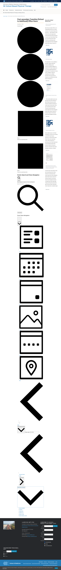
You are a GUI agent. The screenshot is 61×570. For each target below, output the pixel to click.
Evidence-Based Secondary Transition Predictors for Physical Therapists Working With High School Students (51, 166)
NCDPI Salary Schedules (49, 59)
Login (56, 561)
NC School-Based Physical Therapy (17, 6)
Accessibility (32, 1)
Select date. (27, 432)
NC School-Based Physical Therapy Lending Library (14, 12)
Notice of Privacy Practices (27, 563)
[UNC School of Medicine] (11, 563)
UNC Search (55, 1)
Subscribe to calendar (21, 487)
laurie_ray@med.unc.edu (33, 536)
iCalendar (20, 509)
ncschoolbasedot (48, 545)
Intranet (45, 561)
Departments (45, 1)
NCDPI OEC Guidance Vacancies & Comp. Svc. (51, 96)
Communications (18, 10)
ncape (46, 543)
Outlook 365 (21, 511)
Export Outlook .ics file (23, 515)
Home (4, 10)
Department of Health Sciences (20, 4)
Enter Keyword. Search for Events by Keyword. (26, 181)
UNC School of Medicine (8, 4)
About (7, 10)
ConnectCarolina (50, 1)
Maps (42, 1)
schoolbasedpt (48, 542)
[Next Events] (19, 423)
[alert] (30, 124)
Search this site (44, 6)
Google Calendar (22, 508)
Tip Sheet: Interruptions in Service (50, 130)
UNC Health (41, 561)
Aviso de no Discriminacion (53, 563)
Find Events (20, 212)
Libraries (39, 1)
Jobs (35, 10)
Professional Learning (28, 10)
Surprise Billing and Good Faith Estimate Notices (50, 565)
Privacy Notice (5, 568)
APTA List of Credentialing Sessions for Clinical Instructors (51, 25)
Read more (47, 45)
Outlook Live (21, 512)
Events (36, 1)
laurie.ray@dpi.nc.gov (31, 534)
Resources (11, 10)
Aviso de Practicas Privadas (36, 563)
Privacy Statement (51, 561)
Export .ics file (21, 514)
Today (20, 475)
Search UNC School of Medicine (52, 6)
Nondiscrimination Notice (44, 563)
